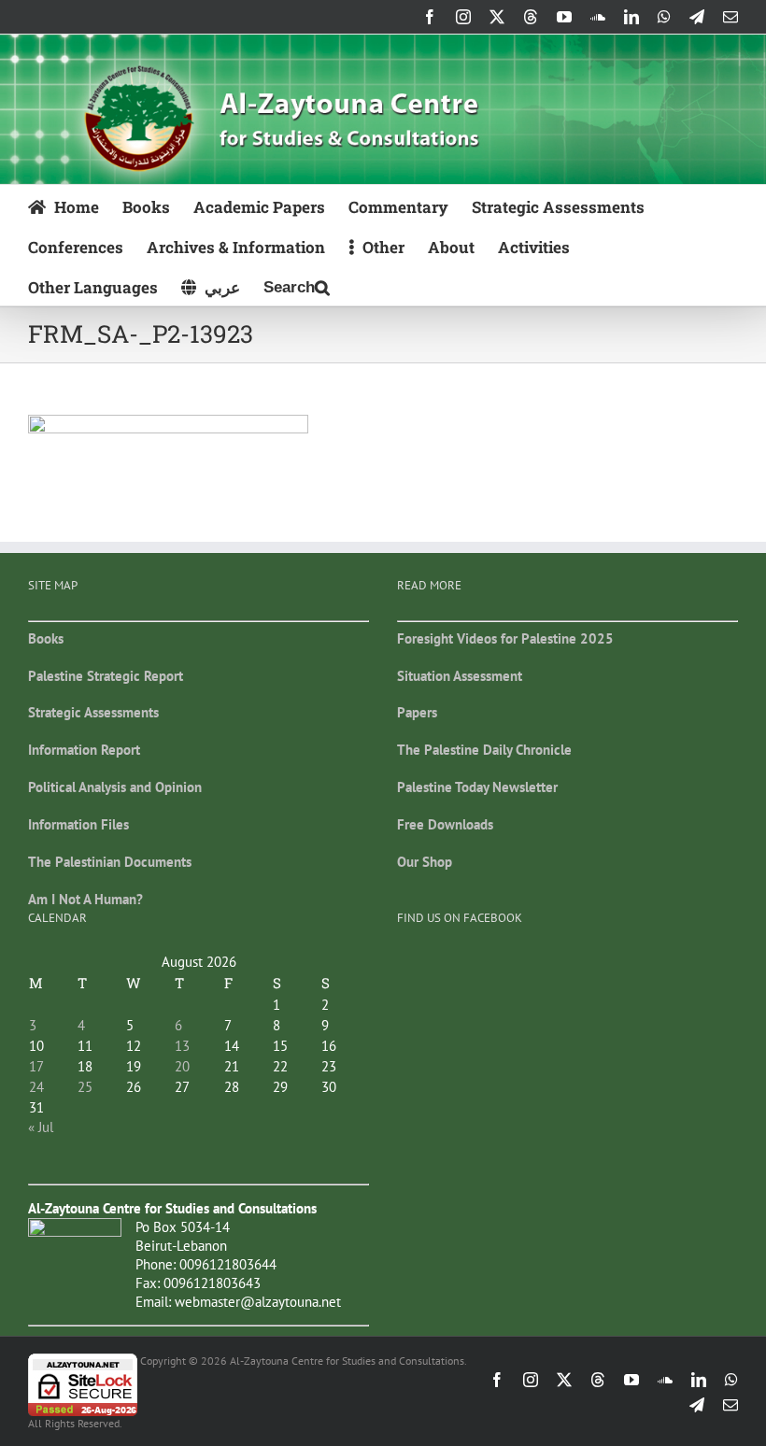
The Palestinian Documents (110, 862)
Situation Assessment (459, 676)
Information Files (78, 824)
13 (182, 1046)
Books (46, 638)
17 (36, 1066)
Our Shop (424, 862)
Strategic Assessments (93, 712)
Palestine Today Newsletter (477, 787)
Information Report (84, 749)
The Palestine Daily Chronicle (484, 749)
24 (36, 1087)
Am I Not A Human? (85, 899)
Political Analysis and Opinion (115, 787)
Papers (417, 712)
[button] (296, 285)
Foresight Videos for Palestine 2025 (505, 638)
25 (85, 1087)
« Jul (40, 1127)
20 (182, 1066)
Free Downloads (445, 824)
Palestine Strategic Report (105, 676)
